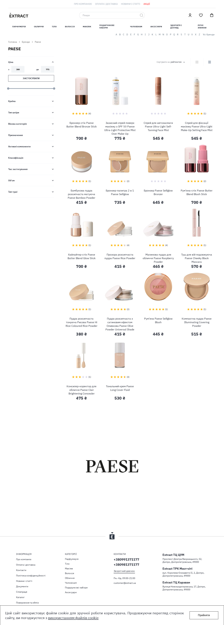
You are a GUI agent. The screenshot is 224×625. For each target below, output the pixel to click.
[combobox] (112, 15)
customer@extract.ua (125, 582)
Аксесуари (156, 26)
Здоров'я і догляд (176, 26)
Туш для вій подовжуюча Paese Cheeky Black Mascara (196, 258)
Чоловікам (136, 26)
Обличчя (39, 26)
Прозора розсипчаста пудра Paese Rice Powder (119, 256)
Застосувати (31, 78)
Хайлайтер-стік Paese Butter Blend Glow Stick (81, 256)
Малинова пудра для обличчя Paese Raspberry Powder (158, 258)
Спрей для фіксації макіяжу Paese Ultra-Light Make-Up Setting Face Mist (197, 126)
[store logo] (34, 15)
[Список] (209, 62)
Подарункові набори (106, 26)
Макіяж (87, 26)
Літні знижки (202, 26)
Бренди (26, 41)
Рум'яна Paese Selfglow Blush (158, 320)
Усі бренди (208, 34)
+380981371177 (126, 564)
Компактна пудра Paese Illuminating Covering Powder (197, 322)
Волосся (70, 26)
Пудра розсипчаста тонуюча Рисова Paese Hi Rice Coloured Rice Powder (81, 322)
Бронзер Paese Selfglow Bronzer (158, 192)
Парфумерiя (19, 26)
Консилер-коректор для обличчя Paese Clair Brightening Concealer (81, 390)
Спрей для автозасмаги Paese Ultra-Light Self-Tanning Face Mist (158, 126)
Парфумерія (72, 559)
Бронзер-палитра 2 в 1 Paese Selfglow (120, 192)
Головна (12, 41)
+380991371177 (126, 559)
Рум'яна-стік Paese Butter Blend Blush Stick (197, 192)
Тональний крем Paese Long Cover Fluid (120, 388)
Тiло (54, 26)
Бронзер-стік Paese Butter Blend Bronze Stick (81, 124)
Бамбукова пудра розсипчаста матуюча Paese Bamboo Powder (81, 194)
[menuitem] (83, 3)
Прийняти (204, 615)
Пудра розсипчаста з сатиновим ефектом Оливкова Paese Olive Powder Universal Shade (119, 324)
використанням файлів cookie (73, 617)
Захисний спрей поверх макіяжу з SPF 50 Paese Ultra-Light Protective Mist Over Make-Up (120, 128)
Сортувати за (163, 62)
